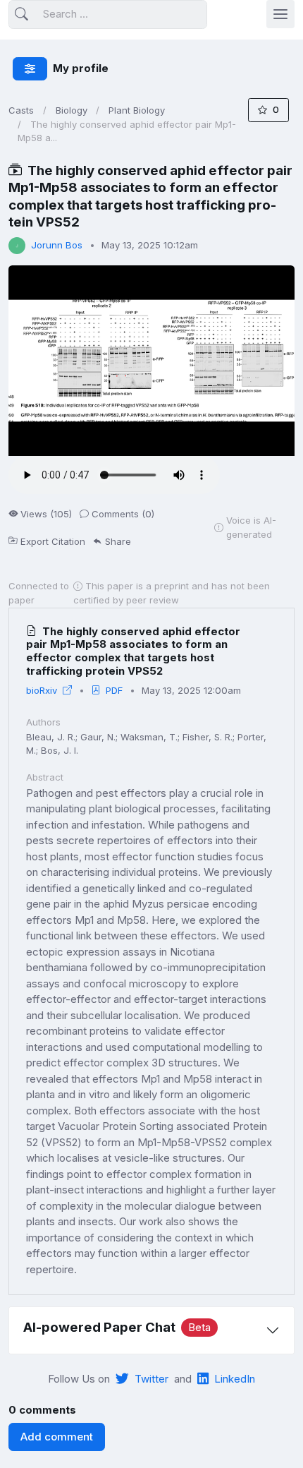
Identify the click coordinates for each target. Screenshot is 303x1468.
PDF (114, 690)
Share (118, 541)
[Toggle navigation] (280, 14)
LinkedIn (234, 1378)
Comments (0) (123, 513)
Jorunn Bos (56, 245)
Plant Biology (137, 110)
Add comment (56, 1436)
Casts (21, 110)
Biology (71, 110)
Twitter (151, 1378)
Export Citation (52, 541)
